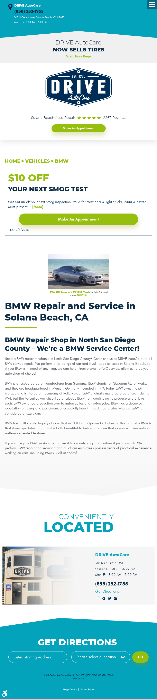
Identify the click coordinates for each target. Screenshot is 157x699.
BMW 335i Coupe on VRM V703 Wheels (70, 292)
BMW (61, 161)
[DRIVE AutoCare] (78, 87)
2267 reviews (114, 117)
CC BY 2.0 (81, 295)
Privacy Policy (87, 689)
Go (140, 657)
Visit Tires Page (78, 56)
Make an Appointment (78, 128)
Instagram (115, 598)
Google (104, 598)
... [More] (35, 207)
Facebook (98, 598)
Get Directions (107, 591)
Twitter (109, 598)
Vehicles (37, 161)
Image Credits (69, 689)
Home (12, 161)
